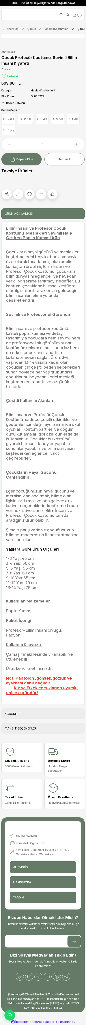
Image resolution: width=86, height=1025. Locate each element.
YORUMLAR (13, 713)
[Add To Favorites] (29, 194)
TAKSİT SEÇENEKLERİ (21, 728)
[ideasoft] (20, 1022)
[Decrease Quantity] (6, 144)
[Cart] (77, 14)
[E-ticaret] (42, 1021)
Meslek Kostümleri (43, 90)
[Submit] (74, 941)
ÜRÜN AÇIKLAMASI (19, 213)
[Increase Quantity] (79, 144)
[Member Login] (67, 14)
